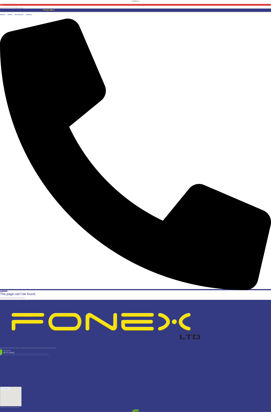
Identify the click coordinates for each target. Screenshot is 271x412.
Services (10, 14)
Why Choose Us (19, 14)
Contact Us (29, 14)
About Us (2, 14)
